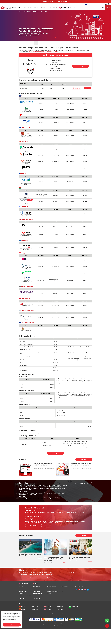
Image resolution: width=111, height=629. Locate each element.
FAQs (80, 43)
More (74, 7)
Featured (22, 43)
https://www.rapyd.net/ (26, 168)
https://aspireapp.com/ (26, 273)
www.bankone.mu (26, 202)
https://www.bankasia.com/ (26, 330)
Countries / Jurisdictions (52, 591)
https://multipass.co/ (26, 305)
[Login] (108, 4)
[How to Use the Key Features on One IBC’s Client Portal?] (25, 469)
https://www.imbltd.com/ (26, 234)
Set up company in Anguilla (55, 453)
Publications (65, 43)
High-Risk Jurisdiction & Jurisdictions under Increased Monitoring (38, 591)
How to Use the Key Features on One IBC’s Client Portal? (43, 464)
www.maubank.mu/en (26, 195)
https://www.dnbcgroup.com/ (26, 122)
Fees (46, 11)
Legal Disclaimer (36, 598)
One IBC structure (78, 625)
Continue (11, 624)
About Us (21, 586)
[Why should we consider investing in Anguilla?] (80, 547)
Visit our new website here (62, 1)
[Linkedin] (82, 589)
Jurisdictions (35, 11)
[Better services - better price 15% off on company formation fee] (62, 469)
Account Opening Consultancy (31, 7)
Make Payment (64, 586)
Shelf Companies (50, 589)
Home (20, 11)
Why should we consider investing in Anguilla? (79, 558)
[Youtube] (79, 589)
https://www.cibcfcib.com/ (26, 135)
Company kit (77, 88)
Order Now (87, 88)
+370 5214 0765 (29, 609)
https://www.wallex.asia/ (26, 267)
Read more (40, 557)
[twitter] (87, 589)
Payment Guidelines (37, 586)
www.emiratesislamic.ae (26, 293)
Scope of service (43, 43)
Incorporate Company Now (80, 66)
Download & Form (87, 43)
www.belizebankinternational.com (26, 103)
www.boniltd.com (26, 227)
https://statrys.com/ (26, 162)
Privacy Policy (22, 593)
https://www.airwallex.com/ (26, 155)
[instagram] (85, 589)
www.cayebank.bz (26, 110)
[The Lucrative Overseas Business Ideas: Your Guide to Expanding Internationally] (55, 547)
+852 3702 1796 (29, 606)
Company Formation (16, 7)
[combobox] (102, 4)
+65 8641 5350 (75, 606)
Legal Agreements (23, 591)
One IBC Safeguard (37, 595)
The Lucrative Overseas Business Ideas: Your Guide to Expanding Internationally (54, 559)
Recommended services (54, 43)
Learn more (71, 572)
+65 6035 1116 (14, 4)
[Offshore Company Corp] (6, 7)
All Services (42, 7)
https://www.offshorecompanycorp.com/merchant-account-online (43, 51)
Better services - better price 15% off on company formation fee (81, 464)
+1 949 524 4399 (54, 609)
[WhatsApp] (107, 620)
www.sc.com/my (26, 182)
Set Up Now (108, 7)
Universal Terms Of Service (25, 589)
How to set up (29, 43)
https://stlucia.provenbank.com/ (26, 248)
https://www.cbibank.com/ (26, 214)
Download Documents (52, 586)
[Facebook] (76, 589)
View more (83, 459)
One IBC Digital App (66, 7)
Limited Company (23, 88)
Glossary (49, 593)
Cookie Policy (22, 598)
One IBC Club (53, 7)
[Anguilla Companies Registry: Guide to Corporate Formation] (30, 545)
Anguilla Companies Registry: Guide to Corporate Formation (30, 555)
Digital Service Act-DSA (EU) (25, 595)
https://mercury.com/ (26, 318)
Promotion (74, 43)
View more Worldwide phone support (55, 613)
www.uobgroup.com (26, 280)
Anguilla (41, 11)
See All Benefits (84, 483)
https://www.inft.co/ (26, 260)
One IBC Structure (65, 589)
